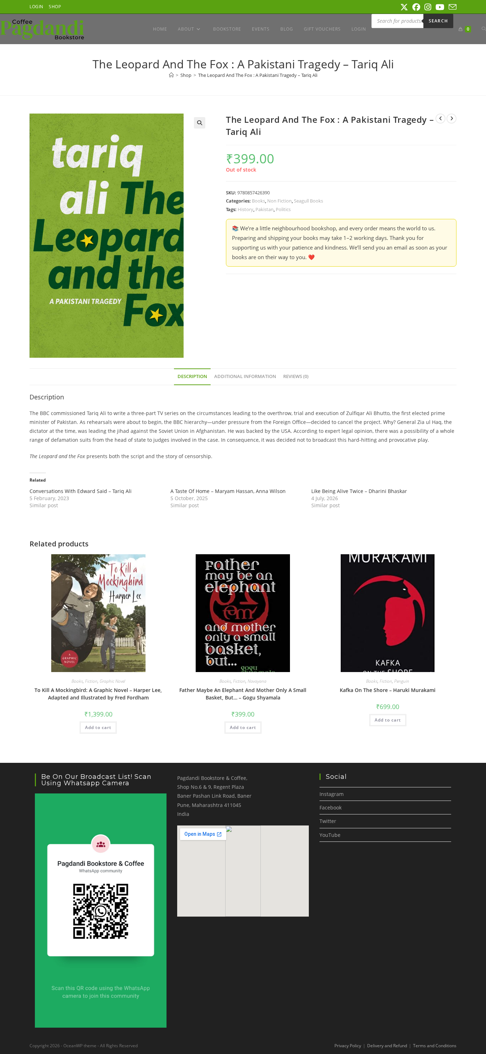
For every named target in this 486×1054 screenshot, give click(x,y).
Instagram (331, 794)
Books (258, 201)
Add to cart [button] (98, 727)
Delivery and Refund (387, 1046)
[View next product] (451, 119)
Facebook (330, 807)
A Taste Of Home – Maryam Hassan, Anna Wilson (228, 491)
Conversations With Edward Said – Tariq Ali (81, 491)
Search (438, 21)
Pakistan (264, 209)
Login (36, 7)
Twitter (327, 821)
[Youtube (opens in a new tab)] (440, 7)
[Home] (171, 75)
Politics (283, 209)
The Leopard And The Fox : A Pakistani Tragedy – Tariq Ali (257, 75)
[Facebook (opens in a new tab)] (416, 7)
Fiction (91, 681)
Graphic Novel (112, 681)
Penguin (401, 681)
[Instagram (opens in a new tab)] (427, 7)
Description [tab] (192, 376)
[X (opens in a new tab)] (404, 7)
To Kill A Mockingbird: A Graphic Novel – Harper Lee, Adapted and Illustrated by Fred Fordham (98, 694)
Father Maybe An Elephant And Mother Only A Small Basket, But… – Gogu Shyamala (242, 694)
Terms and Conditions (434, 1046)
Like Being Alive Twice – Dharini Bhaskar (359, 491)
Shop (55, 7)
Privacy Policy (347, 1046)
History (245, 209)
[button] (199, 123)
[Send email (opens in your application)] (451, 7)
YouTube (329, 835)
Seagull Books (308, 201)
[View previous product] (440, 119)
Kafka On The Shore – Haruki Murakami (387, 690)
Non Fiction (279, 201)
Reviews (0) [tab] (295, 376)
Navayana (257, 681)
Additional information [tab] (245, 376)
